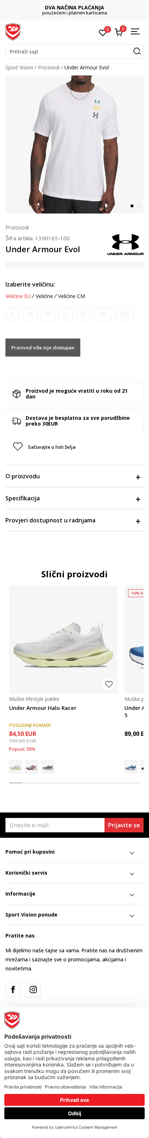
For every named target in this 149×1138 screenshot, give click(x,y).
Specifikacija (22, 498)
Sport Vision (19, 67)
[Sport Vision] (12, 31)
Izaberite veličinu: (30, 284)
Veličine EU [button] (18, 296)
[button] (74, 51)
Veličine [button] (44, 296)
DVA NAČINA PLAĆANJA (74, 7)
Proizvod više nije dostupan (42, 347)
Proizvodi (49, 67)
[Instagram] (33, 989)
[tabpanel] (74, 145)
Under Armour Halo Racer (42, 707)
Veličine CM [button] (71, 296)
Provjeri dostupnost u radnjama (50, 520)
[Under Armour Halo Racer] (63, 640)
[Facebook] (13, 989)
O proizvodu (22, 476)
